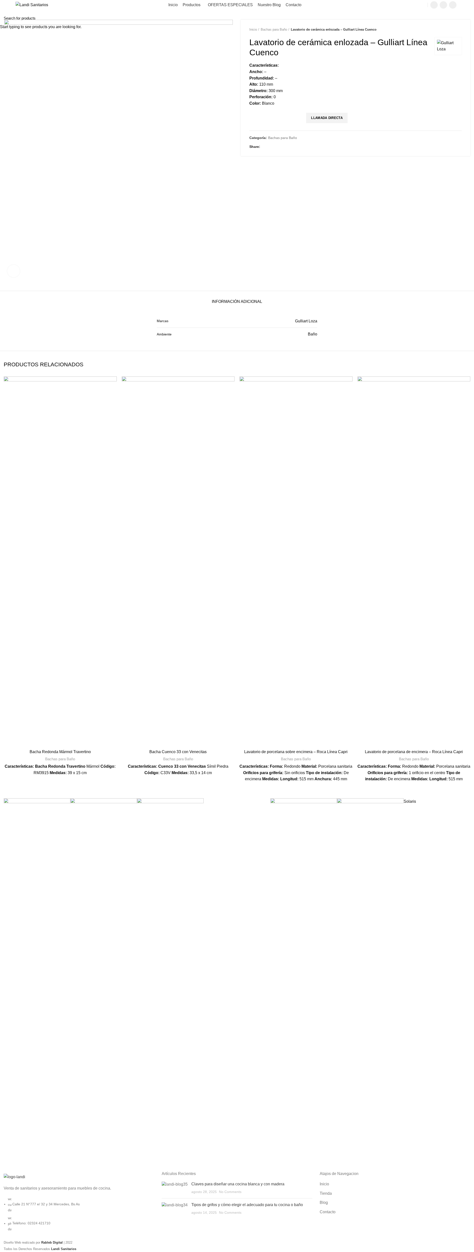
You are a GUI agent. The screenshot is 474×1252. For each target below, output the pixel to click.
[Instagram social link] (443, 5)
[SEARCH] (467, 18)
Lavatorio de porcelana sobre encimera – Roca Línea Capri (296, 752)
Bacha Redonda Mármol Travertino (60, 752)
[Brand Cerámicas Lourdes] (103, 983)
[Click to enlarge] (13, 271)
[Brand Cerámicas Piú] (303, 983)
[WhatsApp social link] (452, 5)
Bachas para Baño (60, 759)
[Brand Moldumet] (170, 983)
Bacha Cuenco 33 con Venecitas (178, 752)
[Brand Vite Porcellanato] (370, 983)
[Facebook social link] (434, 5)
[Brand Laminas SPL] (37, 983)
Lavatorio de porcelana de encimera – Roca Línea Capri (414, 752)
